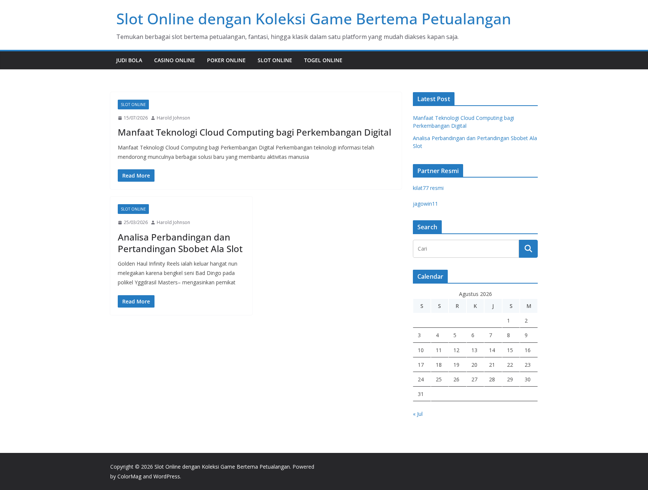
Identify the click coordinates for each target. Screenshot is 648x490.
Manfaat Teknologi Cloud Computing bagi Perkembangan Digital (254, 132)
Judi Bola (129, 60)
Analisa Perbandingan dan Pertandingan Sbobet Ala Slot (180, 243)
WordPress (166, 476)
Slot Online (275, 60)
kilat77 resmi (428, 187)
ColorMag (129, 476)
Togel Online (323, 60)
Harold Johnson (173, 118)
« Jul (418, 413)
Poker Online (226, 60)
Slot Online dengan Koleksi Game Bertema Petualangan (313, 18)
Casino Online (174, 60)
